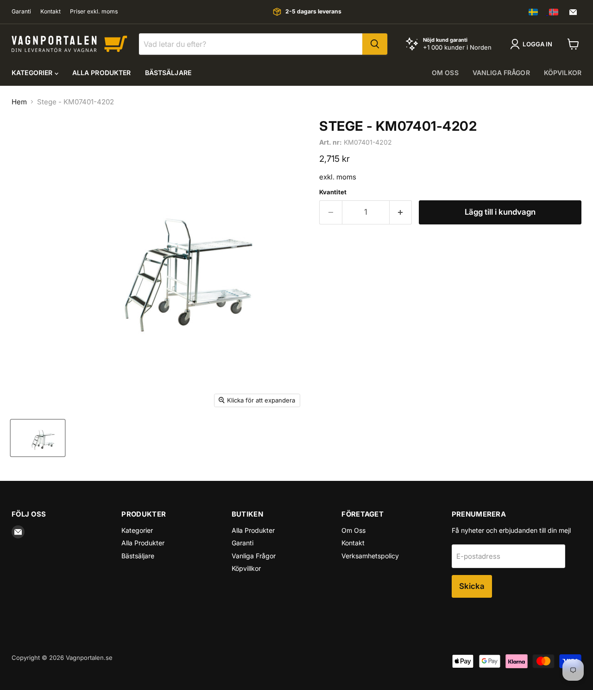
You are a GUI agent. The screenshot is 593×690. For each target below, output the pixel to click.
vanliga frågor (501, 73)
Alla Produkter (101, 73)
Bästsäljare (168, 73)
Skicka (472, 586)
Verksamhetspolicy (370, 556)
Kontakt (50, 11)
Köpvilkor (562, 73)
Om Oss (353, 530)
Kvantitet (333, 192)
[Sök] (374, 44)
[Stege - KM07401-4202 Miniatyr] (38, 438)
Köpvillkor (246, 568)
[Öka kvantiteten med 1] (401, 212)
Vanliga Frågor (254, 556)
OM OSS (445, 73)
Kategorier (33, 73)
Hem (19, 102)
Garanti (21, 11)
